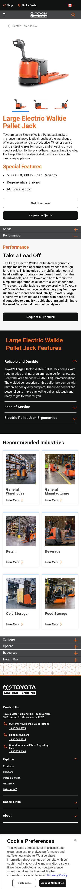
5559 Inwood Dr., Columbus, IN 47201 (23, 717)
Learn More (12, 500)
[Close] (75, 840)
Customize (24, 883)
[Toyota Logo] (39, 15)
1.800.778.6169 (17, 751)
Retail (10, 551)
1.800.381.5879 (17, 728)
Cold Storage (17, 613)
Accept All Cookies (52, 883)
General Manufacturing (57, 491)
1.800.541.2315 (17, 739)
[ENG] (72, 5)
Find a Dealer (30, 5)
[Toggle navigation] (4, 15)
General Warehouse (15, 491)
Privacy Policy (57, 875)
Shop (10, 5)
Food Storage (56, 613)
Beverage (52, 551)
